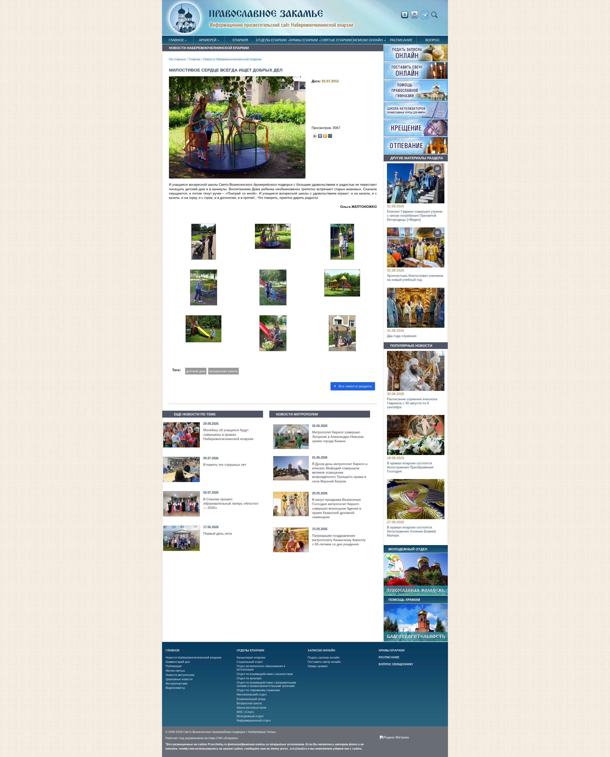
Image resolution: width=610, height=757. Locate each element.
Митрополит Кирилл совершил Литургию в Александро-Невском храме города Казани (338, 436)
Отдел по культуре (249, 678)
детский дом (195, 371)
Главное (176, 40)
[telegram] (426, 15)
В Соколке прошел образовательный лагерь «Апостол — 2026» (230, 503)
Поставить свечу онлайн (324, 662)
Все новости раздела (354, 386)
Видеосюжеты (175, 688)
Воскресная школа (249, 703)
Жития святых (175, 670)
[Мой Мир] (330, 135)
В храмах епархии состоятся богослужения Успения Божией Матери (411, 531)
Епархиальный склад (251, 699)
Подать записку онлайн (324, 657)
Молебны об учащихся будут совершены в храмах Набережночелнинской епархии (228, 434)
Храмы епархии (304, 40)
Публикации (174, 666)
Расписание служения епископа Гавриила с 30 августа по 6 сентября (412, 403)
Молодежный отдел (250, 716)
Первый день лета (217, 533)
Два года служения (402, 336)
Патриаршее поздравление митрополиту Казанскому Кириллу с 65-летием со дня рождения (339, 540)
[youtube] (416, 15)
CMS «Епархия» (227, 738)
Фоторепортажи (177, 683)
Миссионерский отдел (252, 694)
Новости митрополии (180, 675)
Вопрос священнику (432, 41)
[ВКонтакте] (320, 135)
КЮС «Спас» (245, 712)
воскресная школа (223, 371)
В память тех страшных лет (224, 464)
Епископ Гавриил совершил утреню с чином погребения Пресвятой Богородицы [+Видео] (414, 215)
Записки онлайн (367, 40)
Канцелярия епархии (251, 657)
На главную (177, 59)
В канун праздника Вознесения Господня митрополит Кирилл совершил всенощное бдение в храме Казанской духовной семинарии (336, 508)
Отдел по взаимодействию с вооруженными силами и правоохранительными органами (266, 684)
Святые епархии (336, 40)
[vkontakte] (404, 15)
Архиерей (207, 40)
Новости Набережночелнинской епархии (232, 59)
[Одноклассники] (325, 135)
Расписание (401, 40)
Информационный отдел (254, 720)
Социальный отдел (250, 662)
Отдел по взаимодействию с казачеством (265, 674)
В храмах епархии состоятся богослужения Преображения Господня (410, 467)
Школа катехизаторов (251, 707)
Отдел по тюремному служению (258, 690)
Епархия (240, 40)
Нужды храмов (317, 666)
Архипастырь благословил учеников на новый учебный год (415, 277)
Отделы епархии (271, 40)
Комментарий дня (178, 662)
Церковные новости (179, 679)
